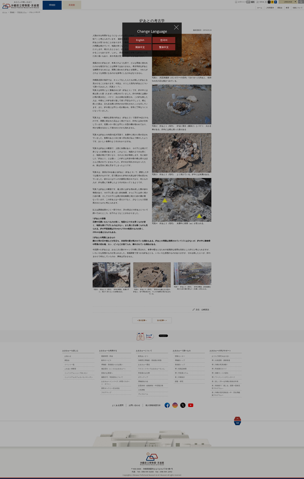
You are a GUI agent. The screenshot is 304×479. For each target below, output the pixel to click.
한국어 (163, 40)
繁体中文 (164, 47)
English (140, 40)
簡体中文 (140, 47)
